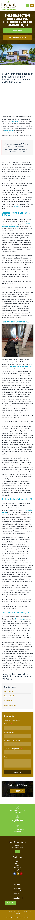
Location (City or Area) (12, 740)
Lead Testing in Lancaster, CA (15, 612)
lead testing (19, 619)
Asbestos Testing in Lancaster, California (16, 213)
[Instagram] (18, 873)
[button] (32, 5)
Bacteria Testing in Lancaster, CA (17, 499)
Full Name (7, 724)
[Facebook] (14, 873)
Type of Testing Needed (12, 749)
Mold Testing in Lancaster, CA (15, 321)
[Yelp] (21, 873)
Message (7, 757)
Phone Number (9, 732)
